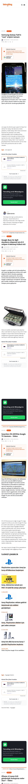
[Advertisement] (14, 383)
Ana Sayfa (3, 31)
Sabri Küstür (6, 40)
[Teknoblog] (7, 4)
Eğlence (8, 430)
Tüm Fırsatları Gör (13, 173)
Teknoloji (9, 31)
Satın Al (9, 160)
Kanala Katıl (14, 202)
